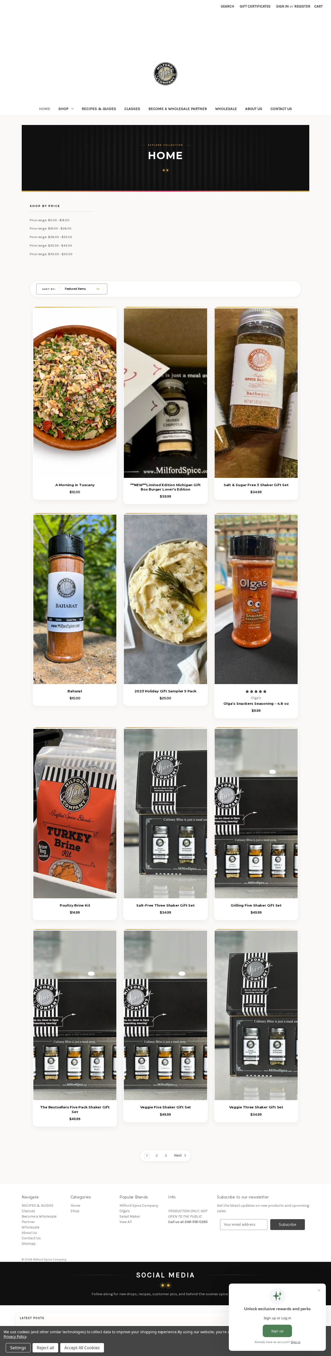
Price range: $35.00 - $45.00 (51, 245)
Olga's (124, 1211)
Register (302, 6)
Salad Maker (129, 1216)
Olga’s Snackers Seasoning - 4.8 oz (256, 703)
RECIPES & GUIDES (99, 108)
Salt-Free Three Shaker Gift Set (165, 905)
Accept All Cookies (82, 1348)
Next (178, 1155)
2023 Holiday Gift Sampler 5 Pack (165, 691)
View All (125, 1222)
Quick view (72, 381)
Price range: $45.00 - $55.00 (51, 254)
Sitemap (29, 1243)
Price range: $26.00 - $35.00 (51, 237)
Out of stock (75, 404)
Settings (18, 1348)
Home (44, 108)
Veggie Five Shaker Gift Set (165, 1107)
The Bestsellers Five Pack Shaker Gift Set (75, 1109)
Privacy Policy (15, 1336)
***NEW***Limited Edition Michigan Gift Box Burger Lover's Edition (165, 487)
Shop (63, 108)
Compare (73, 393)
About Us (253, 108)
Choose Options (165, 1027)
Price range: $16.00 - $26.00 (50, 228)
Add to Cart (165, 611)
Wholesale (226, 108)
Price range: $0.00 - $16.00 (49, 220)
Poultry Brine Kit (75, 905)
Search (227, 6)
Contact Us (281, 108)
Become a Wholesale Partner (177, 108)
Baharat (74, 691)
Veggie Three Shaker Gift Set (256, 1107)
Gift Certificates (255, 6)
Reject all (45, 1348)
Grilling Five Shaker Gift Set (256, 905)
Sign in (282, 6)
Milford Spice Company (138, 1205)
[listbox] (81, 289)
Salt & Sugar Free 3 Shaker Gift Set (256, 485)
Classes (132, 108)
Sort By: (49, 289)
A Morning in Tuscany (75, 485)
